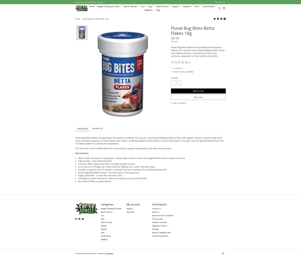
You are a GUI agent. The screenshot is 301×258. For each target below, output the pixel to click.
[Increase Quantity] (178, 83)
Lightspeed (109, 253)
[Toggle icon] (219, 8)
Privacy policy (157, 219)
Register (130, 208)
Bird (102, 232)
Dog (102, 219)
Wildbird (104, 239)
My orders (131, 212)
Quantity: (174, 78)
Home (91, 6)
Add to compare (179, 103)
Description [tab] (82, 128)
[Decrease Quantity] (173, 83)
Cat (102, 215)
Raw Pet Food (106, 222)
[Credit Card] (223, 253)
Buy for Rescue (107, 212)
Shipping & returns (159, 226)
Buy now (198, 97)
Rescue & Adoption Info (161, 232)
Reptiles (104, 229)
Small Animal (106, 236)
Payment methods (159, 222)
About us (155, 212)
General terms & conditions (163, 215)
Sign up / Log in (220, 2)
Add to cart (198, 91)
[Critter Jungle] (81, 8)
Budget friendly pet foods (111, 208)
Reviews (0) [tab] (97, 128)
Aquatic (104, 226)
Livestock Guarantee (160, 236)
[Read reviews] (179, 62)
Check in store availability (183, 71)
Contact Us (156, 208)
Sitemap (155, 229)
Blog (158, 10)
